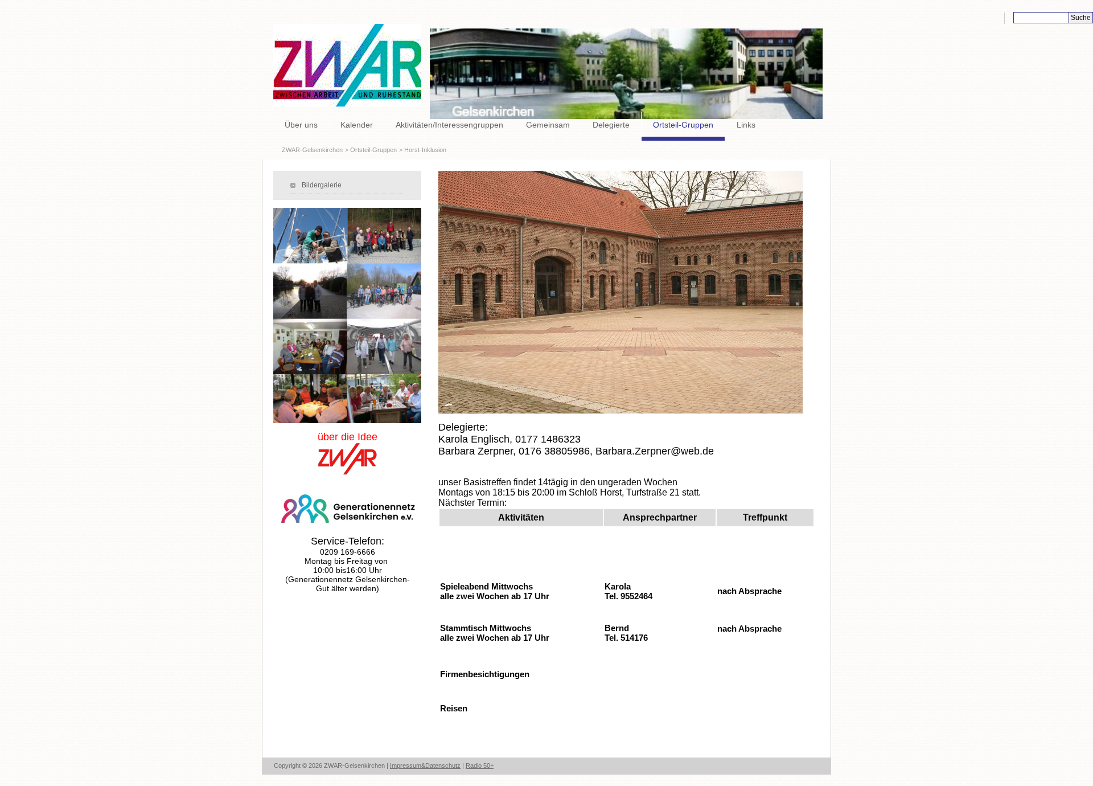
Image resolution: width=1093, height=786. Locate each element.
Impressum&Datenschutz (425, 765)
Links (746, 124)
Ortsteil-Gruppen (683, 124)
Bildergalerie (322, 185)
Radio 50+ (480, 765)
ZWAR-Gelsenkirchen (312, 149)
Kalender (356, 124)
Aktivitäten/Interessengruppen (449, 124)
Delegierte (611, 124)
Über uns (301, 124)
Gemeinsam (548, 124)
